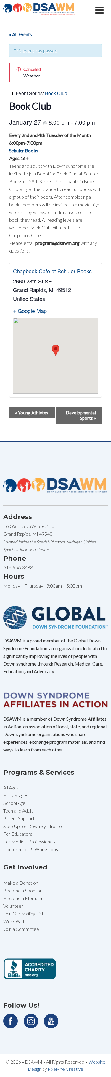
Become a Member (23, 898)
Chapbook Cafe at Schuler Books (52, 271)
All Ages (11, 787)
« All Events (20, 34)
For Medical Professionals (29, 841)
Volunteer (13, 906)
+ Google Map (30, 311)
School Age (14, 803)
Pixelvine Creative (65, 1069)
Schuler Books (23, 150)
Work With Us (17, 921)
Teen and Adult (18, 810)
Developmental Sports (81, 415)
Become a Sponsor (22, 890)
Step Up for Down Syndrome (32, 826)
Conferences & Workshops (30, 849)
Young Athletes (31, 412)
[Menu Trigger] (99, 9)
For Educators (17, 834)
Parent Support (19, 818)
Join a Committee (21, 929)
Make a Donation (20, 882)
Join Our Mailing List (23, 913)
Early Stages (15, 795)
